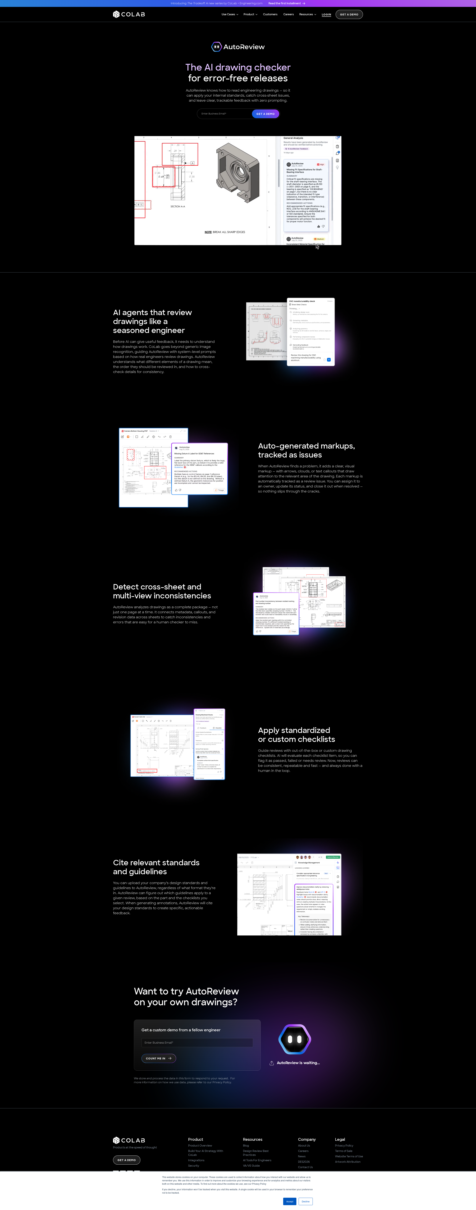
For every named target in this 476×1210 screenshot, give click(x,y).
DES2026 (304, 1161)
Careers (303, 1151)
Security (193, 1165)
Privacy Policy (344, 1145)
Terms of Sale (343, 1151)
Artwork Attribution (348, 1161)
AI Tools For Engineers (257, 1160)
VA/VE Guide (251, 1165)
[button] (230, 14)
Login (326, 14)
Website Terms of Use (349, 1156)
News (301, 1156)
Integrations (196, 1160)
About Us (304, 1145)
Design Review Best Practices (256, 1153)
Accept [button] (289, 1201)
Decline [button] (306, 1201)
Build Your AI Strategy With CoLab (205, 1153)
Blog (246, 1145)
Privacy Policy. (222, 1082)
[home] (129, 14)
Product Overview (200, 1145)
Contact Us (305, 1167)
